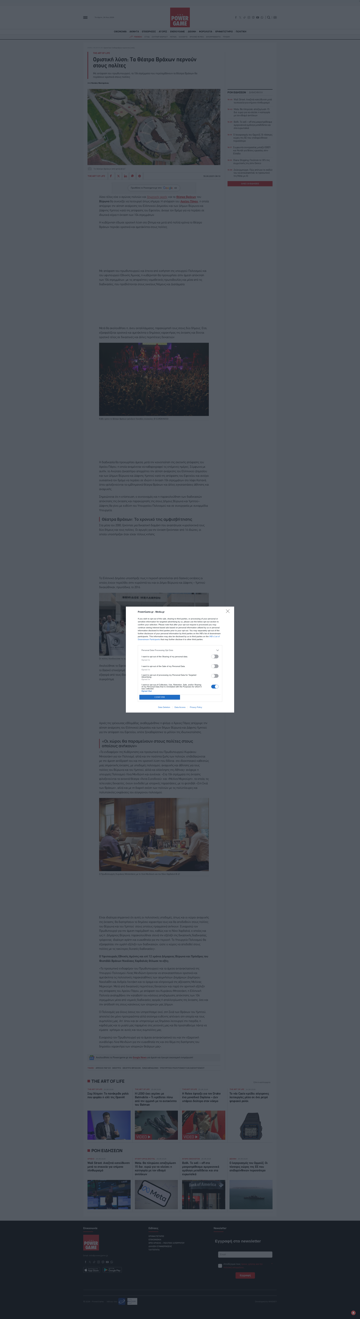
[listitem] (180, 650)
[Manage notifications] (353, 1313)
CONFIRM (160, 697)
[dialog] (180, 660)
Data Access (180, 707)
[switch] (215, 656)
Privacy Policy (196, 707)
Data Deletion (164, 707)
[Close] (228, 612)
